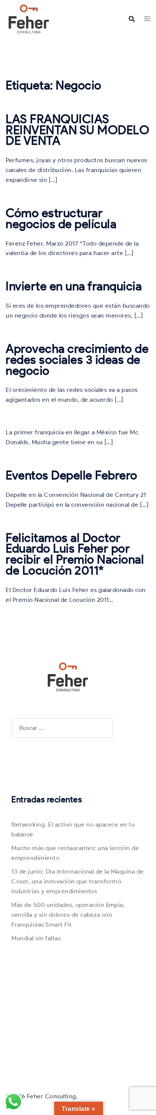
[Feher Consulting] (29, 18)
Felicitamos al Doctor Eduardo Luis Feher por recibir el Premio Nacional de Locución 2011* (75, 554)
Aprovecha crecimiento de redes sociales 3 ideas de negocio (77, 359)
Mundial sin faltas (36, 938)
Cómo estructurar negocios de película (61, 218)
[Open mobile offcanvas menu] (147, 19)
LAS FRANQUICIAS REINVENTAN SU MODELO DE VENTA (77, 129)
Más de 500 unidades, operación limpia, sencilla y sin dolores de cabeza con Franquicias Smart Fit (68, 914)
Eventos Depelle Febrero (71, 475)
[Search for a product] (132, 19)
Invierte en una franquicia (74, 286)
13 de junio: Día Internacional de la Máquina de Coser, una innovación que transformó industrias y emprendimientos (77, 881)
